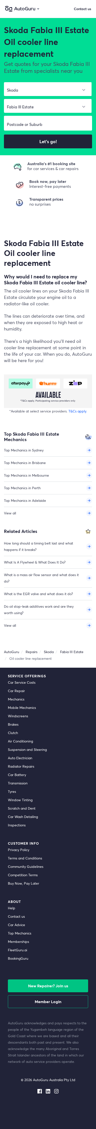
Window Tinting (20, 800)
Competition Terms (23, 875)
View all (10, 513)
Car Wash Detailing (23, 816)
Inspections (17, 825)
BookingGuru (18, 958)
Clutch (13, 732)
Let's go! (48, 141)
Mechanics (16, 699)
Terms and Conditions (25, 858)
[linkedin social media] (48, 1090)
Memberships (18, 941)
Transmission (18, 783)
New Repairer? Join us (48, 985)
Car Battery (17, 774)
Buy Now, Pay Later (23, 883)
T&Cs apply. (77, 411)
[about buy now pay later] (48, 391)
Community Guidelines (25, 866)
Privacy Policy (18, 849)
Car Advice (16, 924)
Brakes (13, 724)
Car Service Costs (21, 682)
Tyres (12, 791)
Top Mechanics (19, 933)
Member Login (48, 1001)
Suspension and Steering (27, 749)
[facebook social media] (39, 1090)
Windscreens (18, 716)
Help (11, 908)
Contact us (16, 916)
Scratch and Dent (21, 808)
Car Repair (16, 690)
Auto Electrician (20, 758)
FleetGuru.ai (17, 950)
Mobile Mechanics (22, 707)
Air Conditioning (20, 741)
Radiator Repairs (21, 766)
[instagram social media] (56, 1090)
